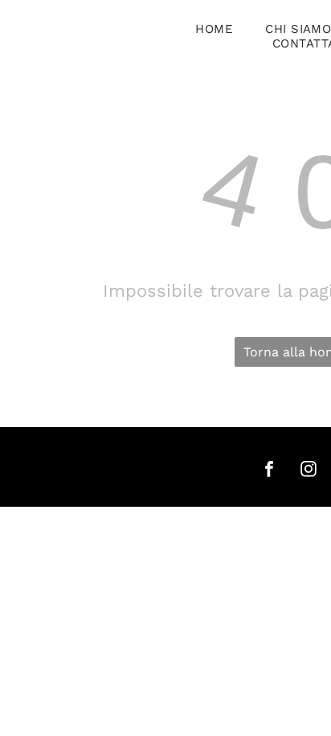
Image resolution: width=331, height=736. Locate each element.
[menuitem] (214, 29)
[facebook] (269, 471)
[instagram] (308, 471)
